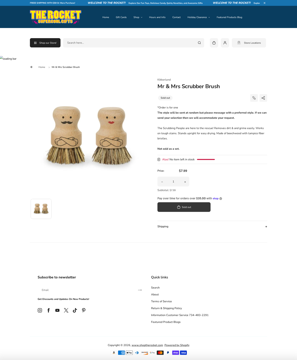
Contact (176, 17)
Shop (136, 17)
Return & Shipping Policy (166, 308)
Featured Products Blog (229, 17)
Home (105, 17)
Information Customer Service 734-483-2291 (180, 315)
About (155, 294)
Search (155, 288)
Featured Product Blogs (166, 322)
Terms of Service (161, 301)
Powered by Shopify (176, 345)
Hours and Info (157, 17)
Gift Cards (121, 17)
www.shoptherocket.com (147, 345)
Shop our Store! (47, 43)
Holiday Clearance (197, 17)
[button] (264, 2)
